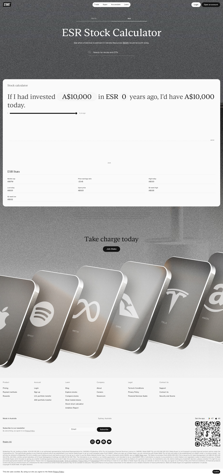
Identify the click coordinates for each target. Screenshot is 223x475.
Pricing (5, 388)
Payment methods (10, 392)
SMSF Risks (139, 455)
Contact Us (164, 392)
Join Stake (111, 249)
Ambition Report (72, 408)
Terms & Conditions (136, 388)
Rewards (6, 396)
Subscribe (104, 429)
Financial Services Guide (137, 396)
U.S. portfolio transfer (42, 396)
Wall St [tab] (94, 18)
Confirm (216, 472)
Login (196, 5)
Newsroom (101, 396)
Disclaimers (95, 461)
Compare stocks (72, 396)
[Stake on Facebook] (103, 441)
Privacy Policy (133, 392)
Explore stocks (71, 392)
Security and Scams (167, 396)
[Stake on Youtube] (109, 441)
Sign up (37, 392)
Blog (67, 388)
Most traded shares (73, 400)
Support (162, 388)
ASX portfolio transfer (43, 400)
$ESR (125, 43)
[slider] (76, 113)
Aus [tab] (129, 18)
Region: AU (7, 442)
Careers (100, 392)
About (99, 388)
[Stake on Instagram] (92, 441)
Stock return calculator (74, 404)
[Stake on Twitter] (98, 441)
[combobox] (114, 53)
